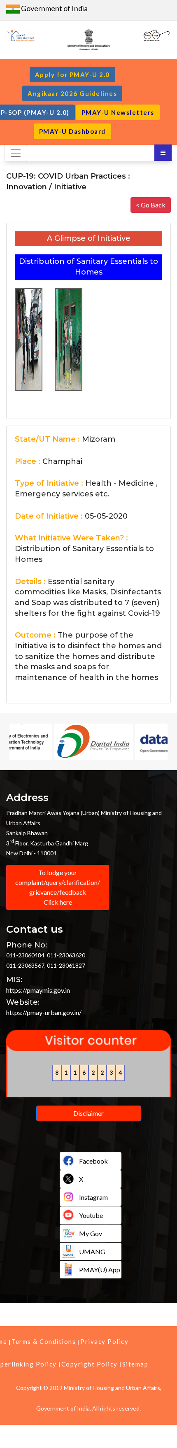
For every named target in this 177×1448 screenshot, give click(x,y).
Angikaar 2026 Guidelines (72, 93)
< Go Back (150, 205)
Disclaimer (88, 1113)
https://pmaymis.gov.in (38, 990)
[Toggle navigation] (15, 153)
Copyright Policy (89, 1364)
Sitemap (135, 1364)
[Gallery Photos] (28, 337)
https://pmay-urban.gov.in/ (44, 1012)
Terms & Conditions (44, 1341)
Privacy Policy (104, 1341)
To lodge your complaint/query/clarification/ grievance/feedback (57, 887)
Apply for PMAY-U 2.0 (72, 74)
